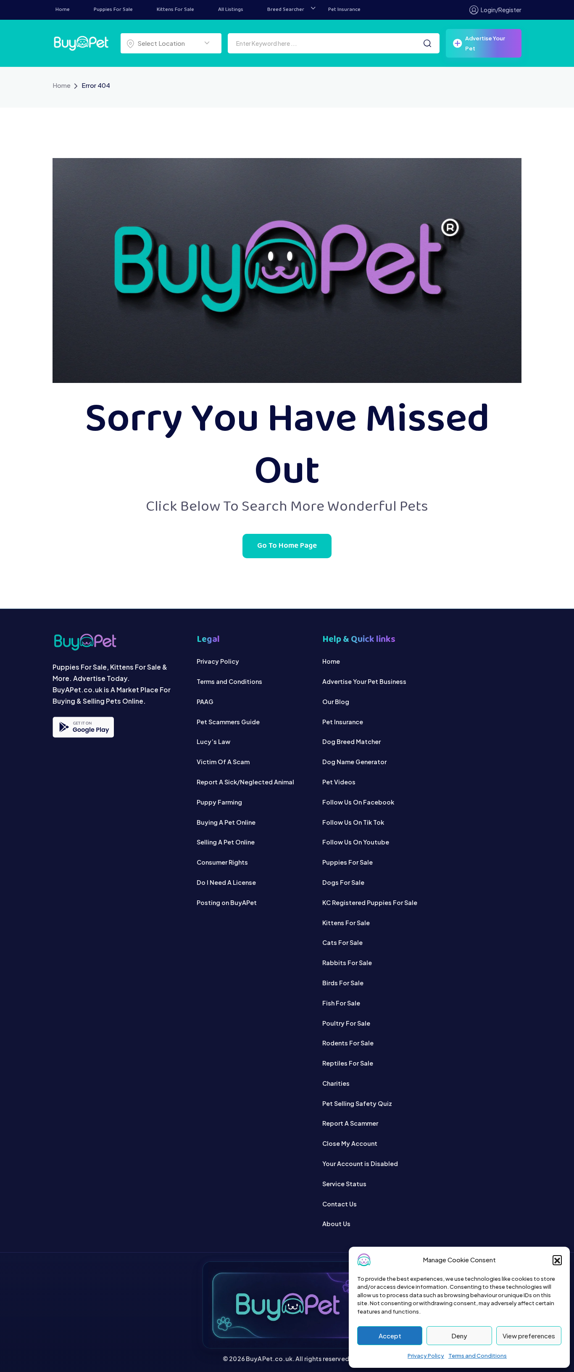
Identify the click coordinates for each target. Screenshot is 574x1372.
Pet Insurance (344, 9)
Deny (459, 1336)
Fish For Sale (341, 1003)
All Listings (230, 9)
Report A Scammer (350, 1123)
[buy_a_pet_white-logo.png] (81, 42)
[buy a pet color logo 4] (116, 642)
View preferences (529, 1336)
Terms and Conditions (477, 1355)
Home (62, 9)
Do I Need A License (226, 882)
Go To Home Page (287, 546)
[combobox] (171, 43)
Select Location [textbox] (161, 43)
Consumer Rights (222, 862)
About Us (336, 1223)
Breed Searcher (285, 9)
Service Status (344, 1183)
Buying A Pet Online (226, 822)
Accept (390, 1336)
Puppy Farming (219, 802)
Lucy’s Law (213, 741)
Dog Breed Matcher (351, 741)
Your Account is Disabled (360, 1163)
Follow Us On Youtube (355, 842)
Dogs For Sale (343, 882)
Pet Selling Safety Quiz (357, 1103)
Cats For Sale (342, 942)
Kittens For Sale (175, 9)
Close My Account (349, 1143)
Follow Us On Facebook (358, 802)
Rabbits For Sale (347, 962)
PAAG (205, 701)
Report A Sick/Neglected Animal (245, 782)
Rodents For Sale (348, 1043)
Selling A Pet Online (226, 842)
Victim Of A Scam (223, 761)
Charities (336, 1083)
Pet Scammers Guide (228, 722)
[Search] (427, 43)
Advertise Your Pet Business (364, 681)
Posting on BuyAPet (227, 902)
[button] (557, 1260)
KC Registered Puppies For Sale (369, 902)
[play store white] (83, 727)
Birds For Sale (342, 983)
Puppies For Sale (113, 9)
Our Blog (335, 701)
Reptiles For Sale (347, 1063)
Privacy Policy (426, 1355)
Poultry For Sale (346, 1023)
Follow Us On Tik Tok (353, 822)
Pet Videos (338, 782)
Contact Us (339, 1204)
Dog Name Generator (354, 761)
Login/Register (501, 9)
